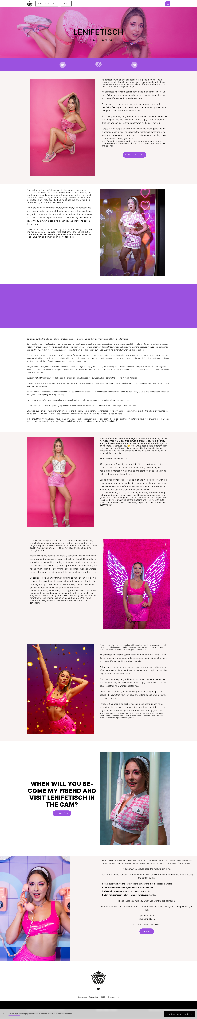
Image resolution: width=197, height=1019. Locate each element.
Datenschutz (94, 997)
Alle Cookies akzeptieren (179, 1014)
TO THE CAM (62, 813)
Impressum (82, 997)
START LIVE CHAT (134, 155)
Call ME (146, 931)
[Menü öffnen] (168, 4)
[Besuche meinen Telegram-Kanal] (98, 989)
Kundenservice (113, 997)
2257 (103, 997)
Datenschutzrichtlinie (14, 1015)
